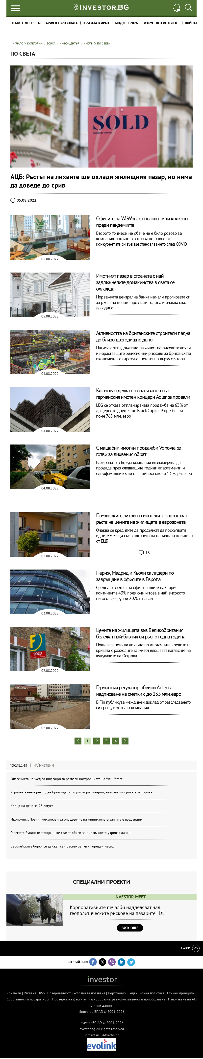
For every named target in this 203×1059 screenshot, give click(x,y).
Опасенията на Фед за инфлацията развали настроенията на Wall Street (67, 779)
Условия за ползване (89, 993)
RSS (42, 993)
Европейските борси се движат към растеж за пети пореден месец (62, 846)
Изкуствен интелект (161, 23)
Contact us (91, 1035)
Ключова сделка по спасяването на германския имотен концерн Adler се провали (143, 393)
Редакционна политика (146, 993)
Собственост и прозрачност (28, 999)
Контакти (14, 993)
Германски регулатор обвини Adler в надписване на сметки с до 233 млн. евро (138, 690)
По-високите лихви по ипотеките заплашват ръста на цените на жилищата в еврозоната (141, 518)
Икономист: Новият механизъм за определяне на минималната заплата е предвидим (76, 819)
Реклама (30, 993)
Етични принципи (181, 993)
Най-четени (43, 765)
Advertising (111, 1035)
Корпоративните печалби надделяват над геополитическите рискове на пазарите (115, 910)
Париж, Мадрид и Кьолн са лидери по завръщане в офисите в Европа (135, 576)
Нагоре (186, 948)
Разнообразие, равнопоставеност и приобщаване (126, 999)
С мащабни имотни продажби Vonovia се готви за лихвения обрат (138, 451)
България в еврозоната (57, 23)
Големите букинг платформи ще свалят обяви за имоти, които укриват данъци (71, 832)
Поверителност (59, 993)
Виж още (130, 928)
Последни (18, 765)
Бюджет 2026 (126, 23)
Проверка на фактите (69, 999)
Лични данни (101, 1005)
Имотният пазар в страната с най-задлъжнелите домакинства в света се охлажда (135, 282)
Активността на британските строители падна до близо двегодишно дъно (143, 336)
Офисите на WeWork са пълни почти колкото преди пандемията (142, 221)
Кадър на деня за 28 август (32, 806)
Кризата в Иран (96, 23)
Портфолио (117, 993)
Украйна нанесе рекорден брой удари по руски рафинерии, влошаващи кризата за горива (81, 792)
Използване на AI (181, 999)
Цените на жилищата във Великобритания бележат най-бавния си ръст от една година (140, 633)
